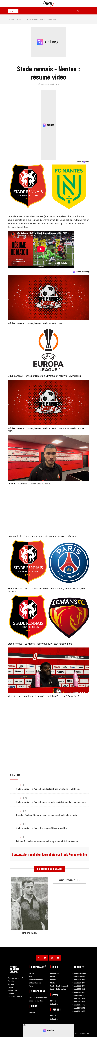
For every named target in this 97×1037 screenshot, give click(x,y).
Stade (52, 983)
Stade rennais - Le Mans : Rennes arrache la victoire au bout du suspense (50, 802)
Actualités (54, 1004)
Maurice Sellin (29, 933)
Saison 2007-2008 (79, 983)
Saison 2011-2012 (78, 995)
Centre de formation (58, 989)
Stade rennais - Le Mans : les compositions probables (41, 828)
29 (26, 798)
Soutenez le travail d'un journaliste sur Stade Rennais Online (49, 854)
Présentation (55, 973)
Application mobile (15, 996)
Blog (30, 976)
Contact (11, 984)
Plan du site (12, 990)
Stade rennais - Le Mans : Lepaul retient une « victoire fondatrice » (48, 788)
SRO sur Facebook (36, 979)
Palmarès (53, 979)
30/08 (18, 785)
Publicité (11, 981)
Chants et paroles (36, 1001)
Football (32, 1012)
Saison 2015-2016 (78, 1008)
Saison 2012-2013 (78, 998)
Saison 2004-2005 (79, 973)
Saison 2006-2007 (79, 979)
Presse (10, 987)
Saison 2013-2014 (78, 1001)
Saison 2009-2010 (78, 989)
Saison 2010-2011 (78, 992)
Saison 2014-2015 (78, 1005)
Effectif (53, 1001)
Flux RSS (11, 993)
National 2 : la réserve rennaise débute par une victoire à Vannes (46, 841)
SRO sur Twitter (35, 983)
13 (25, 824)
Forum (31, 973)
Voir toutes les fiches (69, 880)
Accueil (12, 19)
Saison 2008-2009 (79, 986)
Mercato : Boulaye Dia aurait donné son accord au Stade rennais (46, 815)
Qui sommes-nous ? (15, 978)
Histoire (53, 976)
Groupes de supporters (38, 997)
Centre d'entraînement (59, 986)
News (31, 986)
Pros (21, 19)
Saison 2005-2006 (79, 976)
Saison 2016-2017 (78, 1011)
